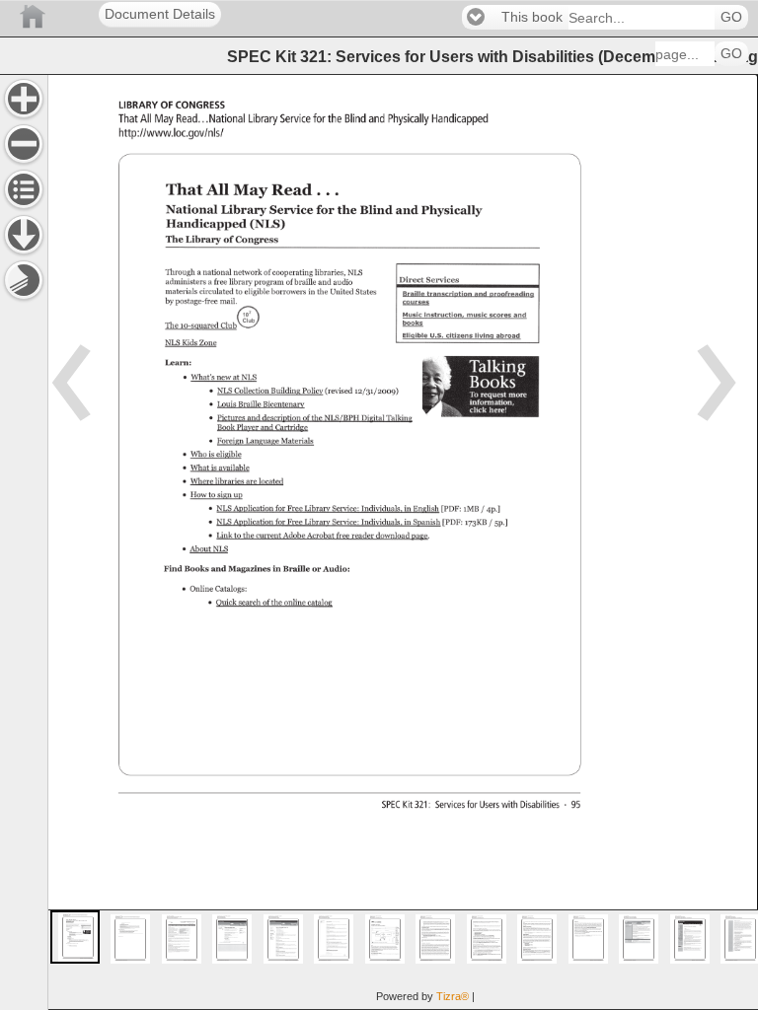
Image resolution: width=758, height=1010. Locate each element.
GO (731, 17)
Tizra (452, 996)
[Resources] (23, 234)
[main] (402, 542)
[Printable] (23, 280)
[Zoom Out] (23, 144)
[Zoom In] (23, 98)
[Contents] (23, 189)
